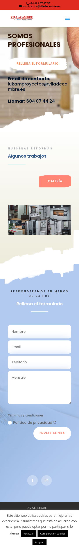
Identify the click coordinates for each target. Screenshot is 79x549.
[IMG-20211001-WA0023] (18, 219)
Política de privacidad (33, 422)
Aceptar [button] (39, 542)
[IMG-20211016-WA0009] (39, 234)
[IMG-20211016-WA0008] (60, 234)
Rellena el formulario (38, 63)
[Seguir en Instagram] (46, 480)
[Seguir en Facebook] (32, 480)
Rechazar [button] (28, 533)
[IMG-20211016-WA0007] (39, 219)
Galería (55, 181)
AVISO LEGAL (37, 508)
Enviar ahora (52, 433)
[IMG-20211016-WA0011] (60, 219)
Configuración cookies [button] (52, 533)
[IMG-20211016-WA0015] (18, 234)
